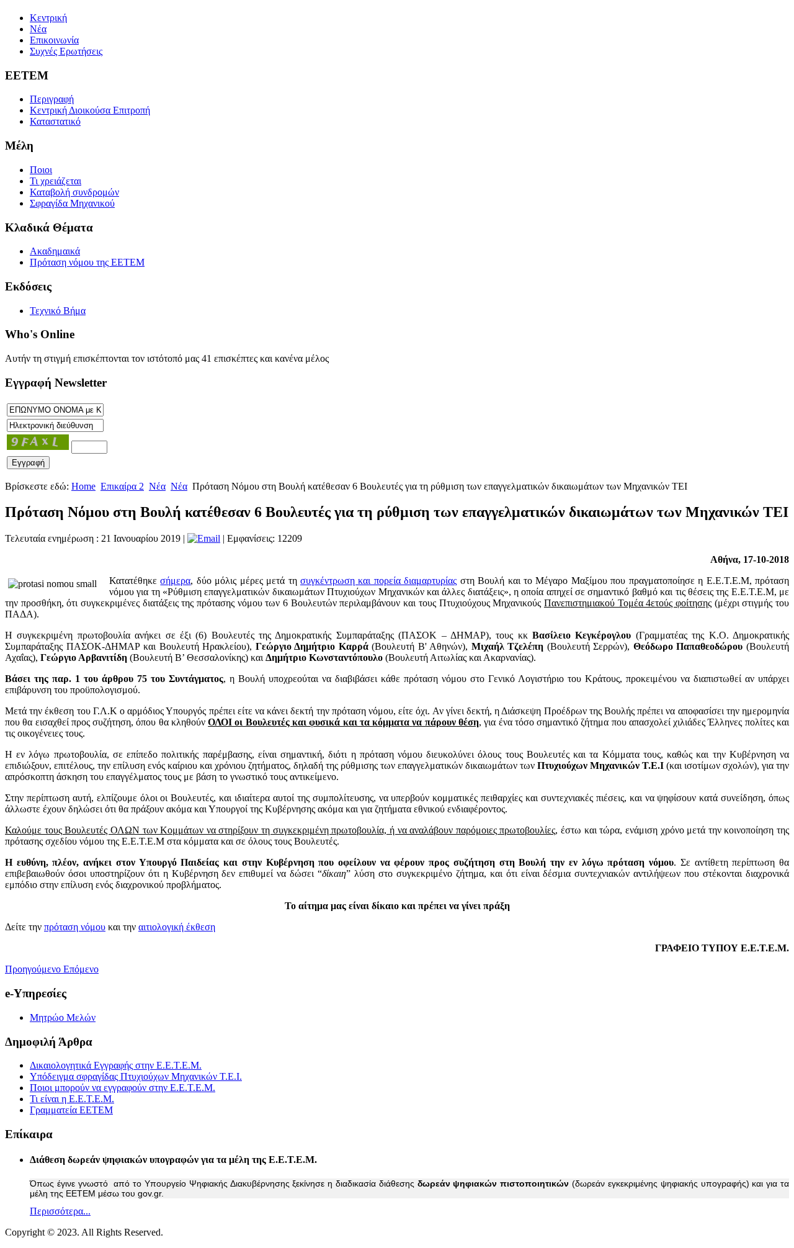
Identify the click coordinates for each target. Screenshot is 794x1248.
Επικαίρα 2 (122, 486)
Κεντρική (48, 17)
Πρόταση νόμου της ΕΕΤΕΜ (87, 262)
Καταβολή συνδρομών (74, 192)
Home (83, 486)
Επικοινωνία (54, 40)
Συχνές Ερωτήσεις (66, 51)
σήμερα (175, 580)
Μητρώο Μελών (63, 1017)
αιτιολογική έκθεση (176, 927)
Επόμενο (81, 969)
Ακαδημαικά (55, 251)
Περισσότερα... (60, 1211)
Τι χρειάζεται (55, 181)
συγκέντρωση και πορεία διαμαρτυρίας (378, 580)
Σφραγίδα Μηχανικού (72, 203)
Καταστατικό (55, 121)
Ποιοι (41, 169)
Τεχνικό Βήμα (58, 310)
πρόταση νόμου (74, 927)
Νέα (38, 29)
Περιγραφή (52, 99)
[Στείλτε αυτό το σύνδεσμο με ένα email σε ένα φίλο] (203, 538)
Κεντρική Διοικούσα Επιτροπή (90, 110)
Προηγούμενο (34, 969)
